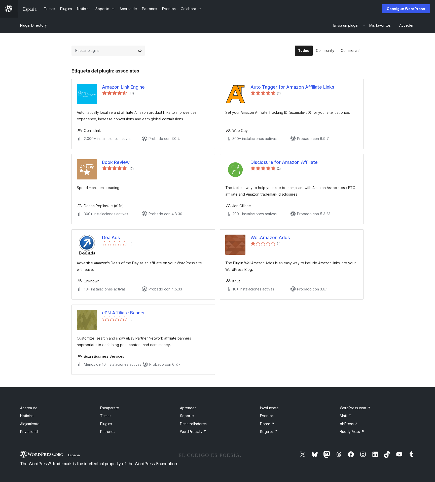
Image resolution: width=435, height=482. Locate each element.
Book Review (116, 162)
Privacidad (29, 431)
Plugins (106, 424)
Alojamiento (30, 424)
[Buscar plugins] (140, 51)
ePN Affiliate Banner (123, 312)
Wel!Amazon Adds (270, 237)
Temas (105, 416)
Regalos (269, 431)
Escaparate (109, 408)
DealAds (111, 237)
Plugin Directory (33, 25)
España (74, 455)
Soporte (187, 416)
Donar (267, 424)
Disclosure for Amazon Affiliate (284, 162)
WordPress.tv (193, 431)
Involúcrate (269, 408)
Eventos (267, 416)
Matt (346, 416)
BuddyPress (352, 431)
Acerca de (29, 408)
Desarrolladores (193, 424)
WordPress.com (355, 408)
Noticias (26, 416)
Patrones (107, 431)
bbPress (349, 424)
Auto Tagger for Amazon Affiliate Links (292, 87)
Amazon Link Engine (123, 87)
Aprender (188, 408)
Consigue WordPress (406, 9)
